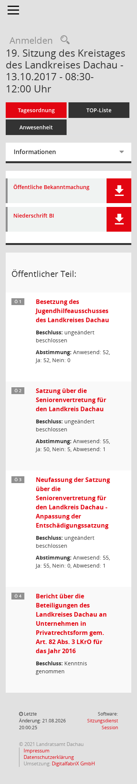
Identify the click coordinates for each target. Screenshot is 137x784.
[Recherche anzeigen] (63, 40)
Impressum (35, 750)
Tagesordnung (36, 110)
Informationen (35, 152)
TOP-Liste (99, 110)
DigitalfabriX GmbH (73, 763)
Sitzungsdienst (102, 724)
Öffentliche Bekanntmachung (51, 187)
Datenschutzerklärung (48, 757)
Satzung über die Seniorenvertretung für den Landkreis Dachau (71, 399)
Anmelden (31, 40)
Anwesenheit (36, 127)
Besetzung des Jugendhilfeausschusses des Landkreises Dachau (72, 310)
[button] (119, 190)
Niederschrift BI (33, 216)
